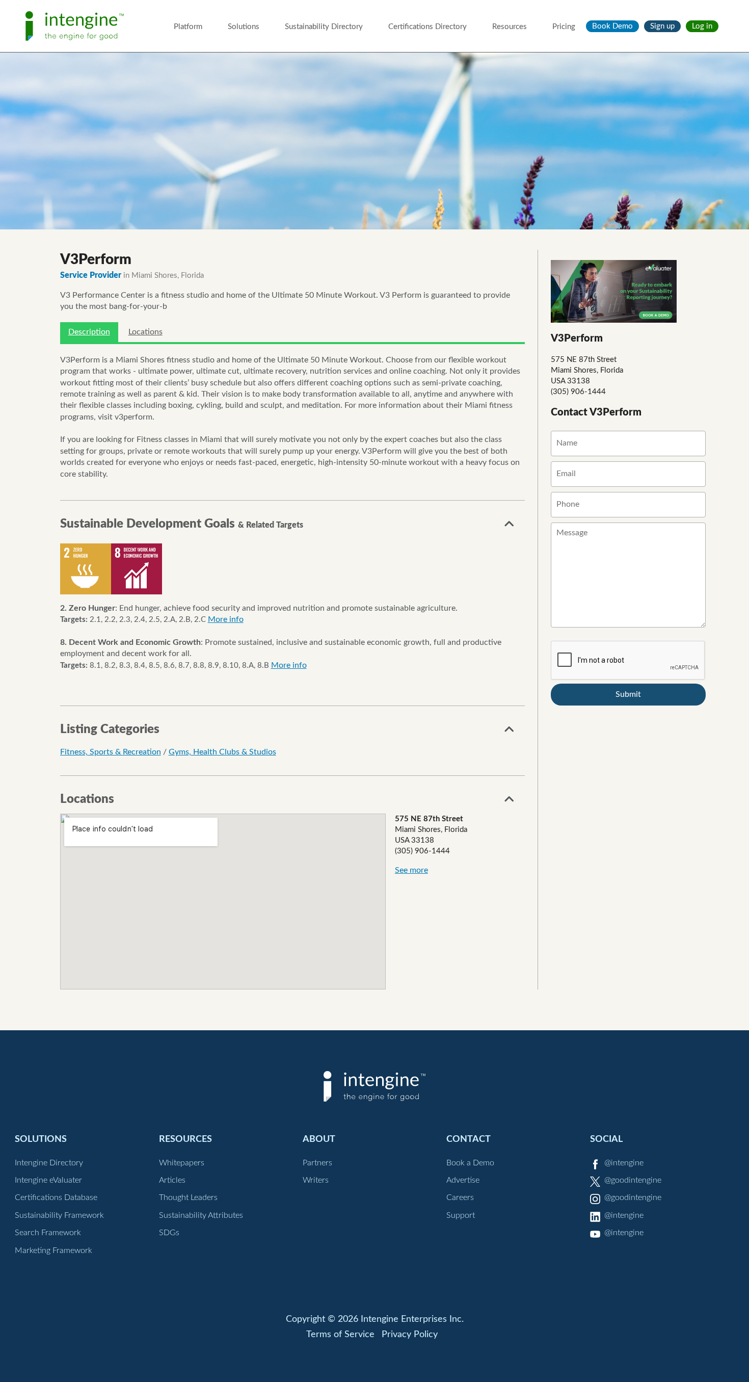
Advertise (462, 1180)
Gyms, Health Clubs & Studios (222, 752)
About (319, 1139)
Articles (172, 1180)
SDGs (169, 1233)
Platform (188, 27)
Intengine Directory (49, 1163)
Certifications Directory (427, 27)
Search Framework (48, 1233)
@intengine (624, 1163)
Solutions (243, 27)
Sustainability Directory (324, 27)
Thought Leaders (188, 1197)
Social (606, 1139)
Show (509, 526)
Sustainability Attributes (201, 1215)
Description (89, 332)
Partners (317, 1163)
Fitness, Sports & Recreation (110, 752)
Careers (460, 1197)
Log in (702, 26)
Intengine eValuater (48, 1180)
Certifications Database (56, 1197)
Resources (509, 27)
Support (460, 1215)
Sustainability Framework (59, 1215)
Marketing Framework (53, 1250)
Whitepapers (181, 1163)
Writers (316, 1180)
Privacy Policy (410, 1334)
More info (226, 619)
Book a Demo (470, 1163)
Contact (468, 1139)
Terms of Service (340, 1334)
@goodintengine (632, 1180)
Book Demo (612, 26)
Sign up (662, 26)
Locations (145, 332)
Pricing (563, 27)
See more (411, 870)
